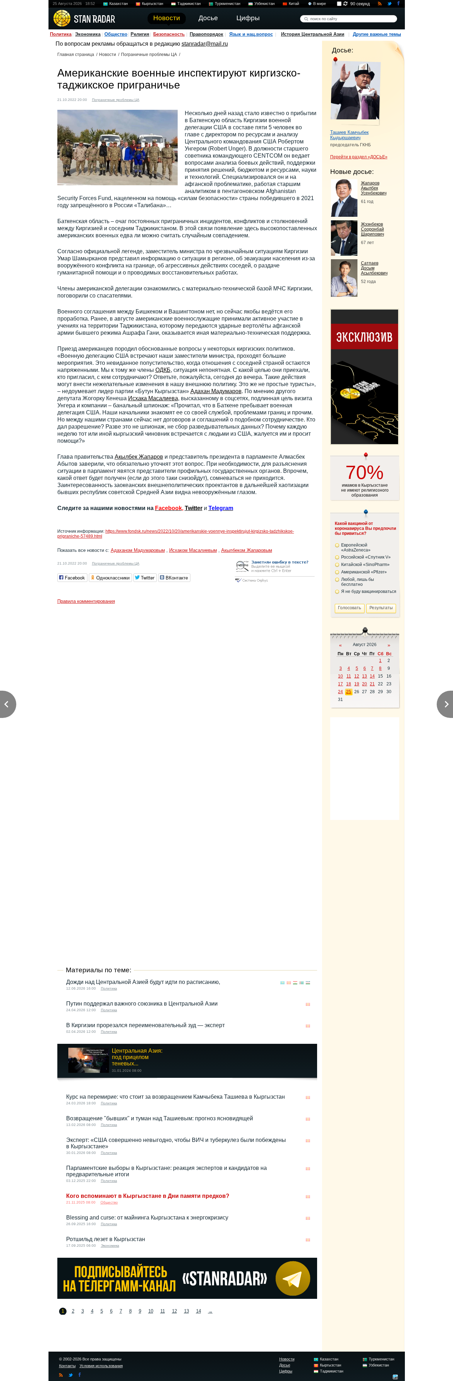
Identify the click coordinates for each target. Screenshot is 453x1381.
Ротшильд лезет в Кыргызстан (105, 1239)
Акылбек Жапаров (139, 457)
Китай (294, 3)
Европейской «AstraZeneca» (356, 548)
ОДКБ (163, 370)
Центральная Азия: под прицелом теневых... (137, 1057)
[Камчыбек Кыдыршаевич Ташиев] (355, 91)
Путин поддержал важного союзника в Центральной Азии (142, 1004)
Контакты (67, 1366)
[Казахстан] (282, 982)
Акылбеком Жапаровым (246, 550)
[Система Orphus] (274, 583)
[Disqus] (187, 696)
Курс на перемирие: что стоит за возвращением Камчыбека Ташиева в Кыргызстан (175, 1097)
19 (356, 683)
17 (340, 683)
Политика (60, 34)
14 (198, 1311)
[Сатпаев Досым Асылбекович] (344, 295)
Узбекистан (264, 3)
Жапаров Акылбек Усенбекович (373, 188)
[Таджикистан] (156, 99)
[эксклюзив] (364, 442)
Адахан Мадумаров (216, 391)
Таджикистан (189, 3)
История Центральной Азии (312, 34)
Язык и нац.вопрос (251, 34)
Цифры (285, 1371)
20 (364, 683)
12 (174, 1311)
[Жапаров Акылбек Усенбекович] (344, 215)
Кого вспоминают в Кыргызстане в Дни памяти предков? (147, 1196)
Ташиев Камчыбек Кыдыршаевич (349, 135)
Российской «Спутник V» (366, 557)
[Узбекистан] (308, 982)
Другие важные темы (377, 34)
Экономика (88, 34)
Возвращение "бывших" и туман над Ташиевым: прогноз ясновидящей (159, 1118)
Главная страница (75, 54)
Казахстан (118, 3)
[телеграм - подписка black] (187, 1297)
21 (372, 683)
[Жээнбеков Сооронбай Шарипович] (344, 254)
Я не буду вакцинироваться (368, 591)
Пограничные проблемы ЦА (149, 54)
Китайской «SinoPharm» (365, 564)
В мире (319, 3)
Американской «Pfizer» (364, 572)
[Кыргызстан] (149, 99)
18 (348, 683)
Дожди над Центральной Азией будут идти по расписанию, (143, 982)
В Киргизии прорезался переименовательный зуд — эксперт (145, 1025)
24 (340, 691)
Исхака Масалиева (153, 398)
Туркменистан (227, 3)
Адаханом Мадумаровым (138, 550)
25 (348, 691)
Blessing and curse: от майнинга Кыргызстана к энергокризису (147, 1218)
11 (162, 1311)
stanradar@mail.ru (205, 44)
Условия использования (101, 1366)
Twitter (193, 508)
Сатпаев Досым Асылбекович (374, 268)
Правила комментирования (86, 601)
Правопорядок (206, 34)
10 (150, 1311)
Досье (284, 1365)
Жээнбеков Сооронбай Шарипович (372, 229)
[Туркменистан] (301, 982)
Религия (140, 34)
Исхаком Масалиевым (193, 550)
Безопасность (169, 34)
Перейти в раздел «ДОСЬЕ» (359, 156)
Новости (107, 54)
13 (186, 1311)
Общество (115, 34)
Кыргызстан (152, 3)
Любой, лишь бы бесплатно (357, 582)
